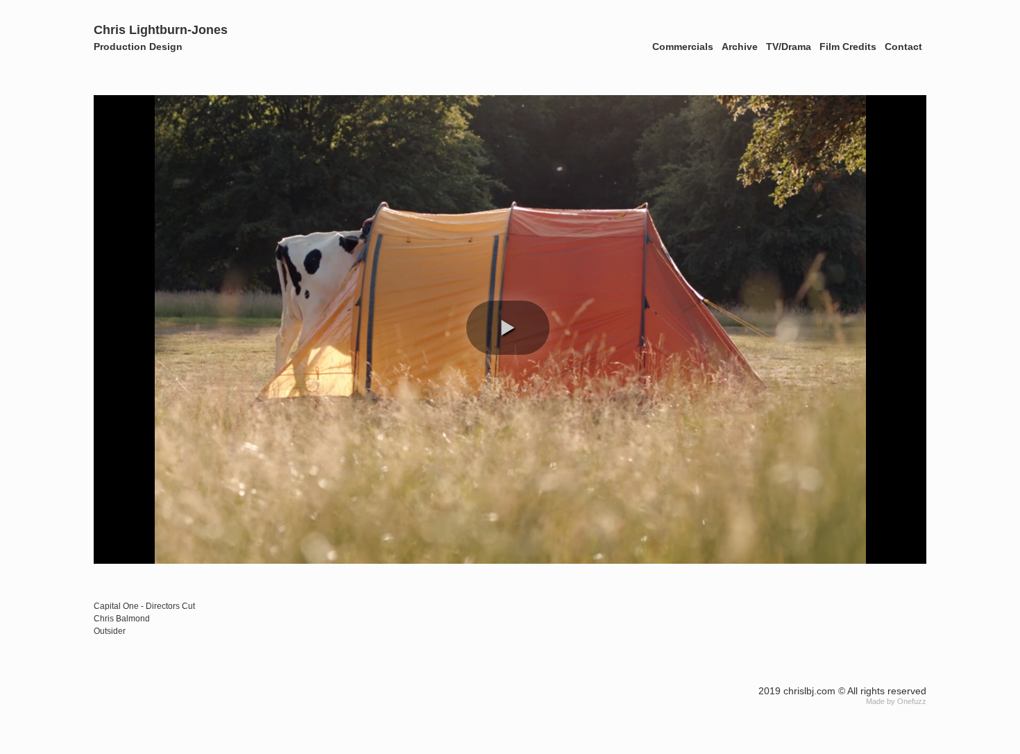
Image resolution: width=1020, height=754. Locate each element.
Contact (903, 46)
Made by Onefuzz (896, 701)
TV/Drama (788, 46)
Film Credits (847, 46)
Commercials (682, 46)
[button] (508, 328)
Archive (740, 46)
